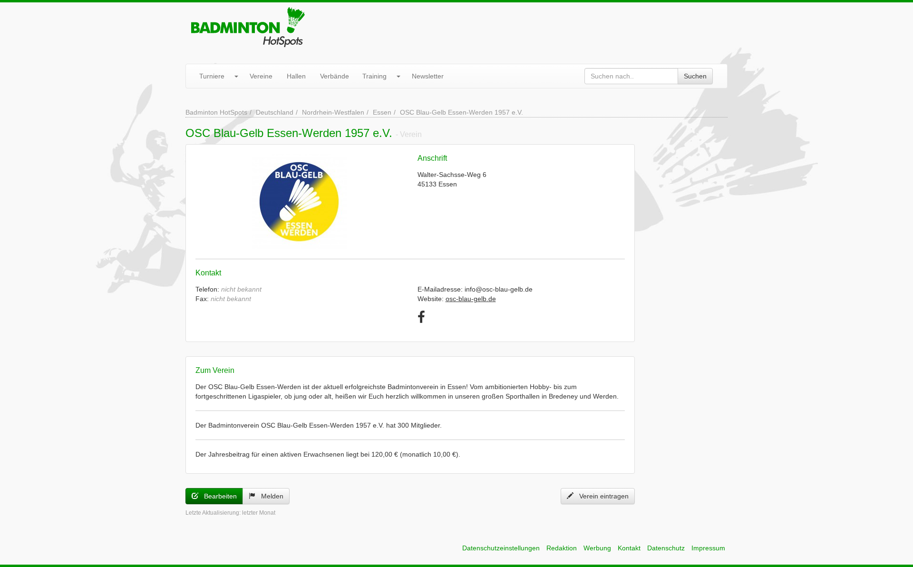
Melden (269, 496)
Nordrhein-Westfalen (333, 112)
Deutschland (274, 112)
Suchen (695, 76)
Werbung (597, 548)
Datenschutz (666, 548)
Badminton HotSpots (216, 112)
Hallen (296, 76)
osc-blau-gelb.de (471, 299)
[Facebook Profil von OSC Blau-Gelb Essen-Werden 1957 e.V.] (421, 317)
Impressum (708, 548)
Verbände (334, 76)
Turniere (211, 76)
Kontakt (629, 548)
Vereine (261, 76)
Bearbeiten (217, 496)
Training (374, 76)
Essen (382, 112)
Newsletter (428, 76)
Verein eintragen (601, 496)
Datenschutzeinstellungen (501, 548)
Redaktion (561, 548)
